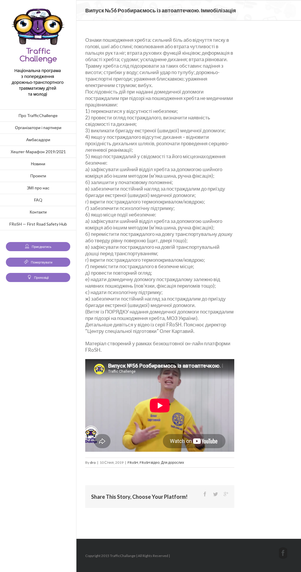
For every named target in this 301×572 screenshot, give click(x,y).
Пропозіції (41, 277)
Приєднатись (41, 247)
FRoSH (133, 462)
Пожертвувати (41, 262)
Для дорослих (172, 462)
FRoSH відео (150, 462)
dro (93, 462)
